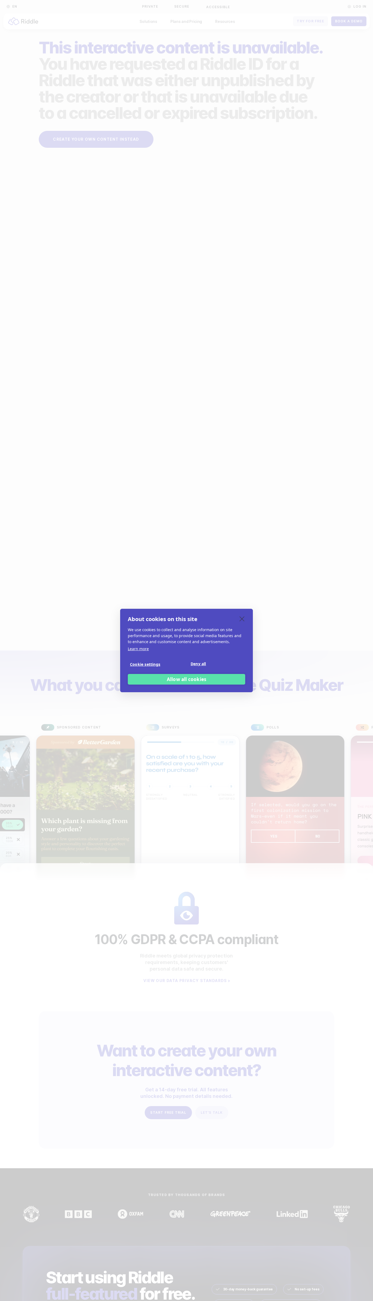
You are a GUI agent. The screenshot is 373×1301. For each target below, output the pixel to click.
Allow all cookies (186, 679)
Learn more (138, 648)
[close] (242, 618)
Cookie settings (145, 664)
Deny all (198, 663)
